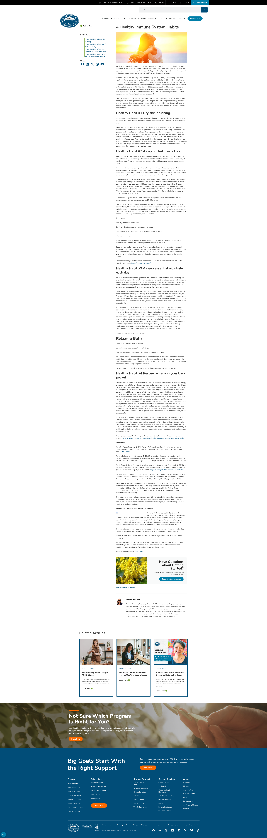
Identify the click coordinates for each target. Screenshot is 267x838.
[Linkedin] (172, 830)
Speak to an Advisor (98, 786)
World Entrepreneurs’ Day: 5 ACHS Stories (95, 673)
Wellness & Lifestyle (127, 587)
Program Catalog (74, 811)
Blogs (185, 797)
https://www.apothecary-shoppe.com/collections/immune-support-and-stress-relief (152, 438)
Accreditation (188, 790)
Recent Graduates (165, 807)
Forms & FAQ (139, 799)
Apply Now (99, 805)
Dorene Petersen (132, 600)
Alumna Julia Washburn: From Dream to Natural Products (170, 673)
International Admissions (95, 799)
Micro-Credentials (74, 803)
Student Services (147, 18)
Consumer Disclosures (141, 825)
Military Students (175, 18)
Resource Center (164, 811)
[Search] (204, 9)
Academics (118, 18)
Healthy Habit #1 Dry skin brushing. (95, 40)
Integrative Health (74, 795)
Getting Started (97, 782)
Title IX (159, 825)
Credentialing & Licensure (164, 791)
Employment (122, 825)
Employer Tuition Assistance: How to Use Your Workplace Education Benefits (132, 673)
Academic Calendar (141, 788)
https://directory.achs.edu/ (141, 263)
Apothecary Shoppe (190, 805)
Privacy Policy (173, 825)
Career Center (163, 782)
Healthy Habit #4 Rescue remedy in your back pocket (94, 55)
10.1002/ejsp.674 (126, 452)
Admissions (131, 18)
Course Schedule (140, 792)
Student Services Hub (140, 783)
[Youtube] (160, 830)
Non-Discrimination (192, 825)
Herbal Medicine (74, 787)
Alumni (161, 18)
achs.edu (139, 551)
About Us (105, 18)
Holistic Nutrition (74, 791)
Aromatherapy (73, 783)
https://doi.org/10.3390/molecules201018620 (168, 470)
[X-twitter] (185, 830)
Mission (186, 786)
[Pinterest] (179, 830)
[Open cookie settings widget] (3, 834)
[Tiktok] (198, 830)
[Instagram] (166, 830)
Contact (186, 809)
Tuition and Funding (98, 790)
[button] (82, 64)
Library (136, 796)
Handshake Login (164, 799)
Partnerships (188, 801)
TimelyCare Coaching (166, 796)
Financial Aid (95, 794)
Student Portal (139, 803)
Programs (72, 779)
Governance (106, 825)
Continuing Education (75, 807)
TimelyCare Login (140, 807)
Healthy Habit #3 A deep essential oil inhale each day (95, 50)
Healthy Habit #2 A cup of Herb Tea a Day (95, 45)
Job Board (162, 786)
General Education (74, 799)
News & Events (189, 794)
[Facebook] (153, 830)
